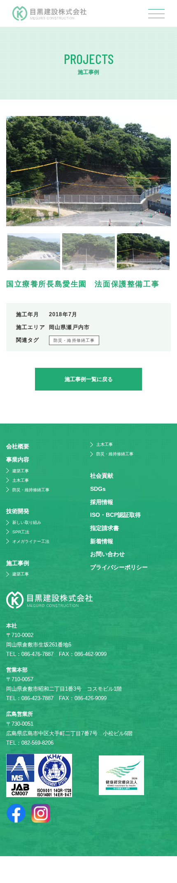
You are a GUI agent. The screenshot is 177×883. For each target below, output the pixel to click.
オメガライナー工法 (30, 541)
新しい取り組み (26, 522)
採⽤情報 (101, 502)
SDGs (98, 488)
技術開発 (17, 511)
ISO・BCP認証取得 (115, 514)
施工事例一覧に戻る (89, 379)
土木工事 (20, 480)
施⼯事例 (17, 563)
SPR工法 (20, 532)
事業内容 (17, 459)
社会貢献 (101, 475)
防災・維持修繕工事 (74, 340)
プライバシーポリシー (119, 567)
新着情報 (101, 541)
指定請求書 (104, 528)
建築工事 (20, 471)
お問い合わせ (107, 554)
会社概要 (17, 446)
